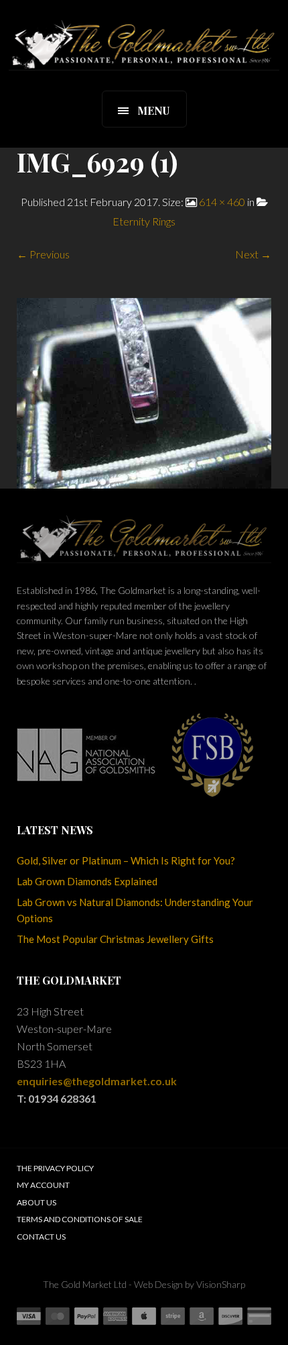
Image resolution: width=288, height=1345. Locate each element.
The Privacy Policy (55, 1168)
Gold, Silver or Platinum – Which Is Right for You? (126, 860)
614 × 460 (222, 201)
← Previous (43, 254)
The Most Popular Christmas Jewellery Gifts (115, 939)
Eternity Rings (144, 221)
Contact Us (41, 1237)
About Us (36, 1202)
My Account (43, 1185)
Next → (253, 254)
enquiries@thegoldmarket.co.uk (97, 1081)
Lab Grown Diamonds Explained (87, 881)
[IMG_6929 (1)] (144, 391)
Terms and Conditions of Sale (80, 1219)
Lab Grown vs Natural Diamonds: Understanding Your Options (135, 910)
